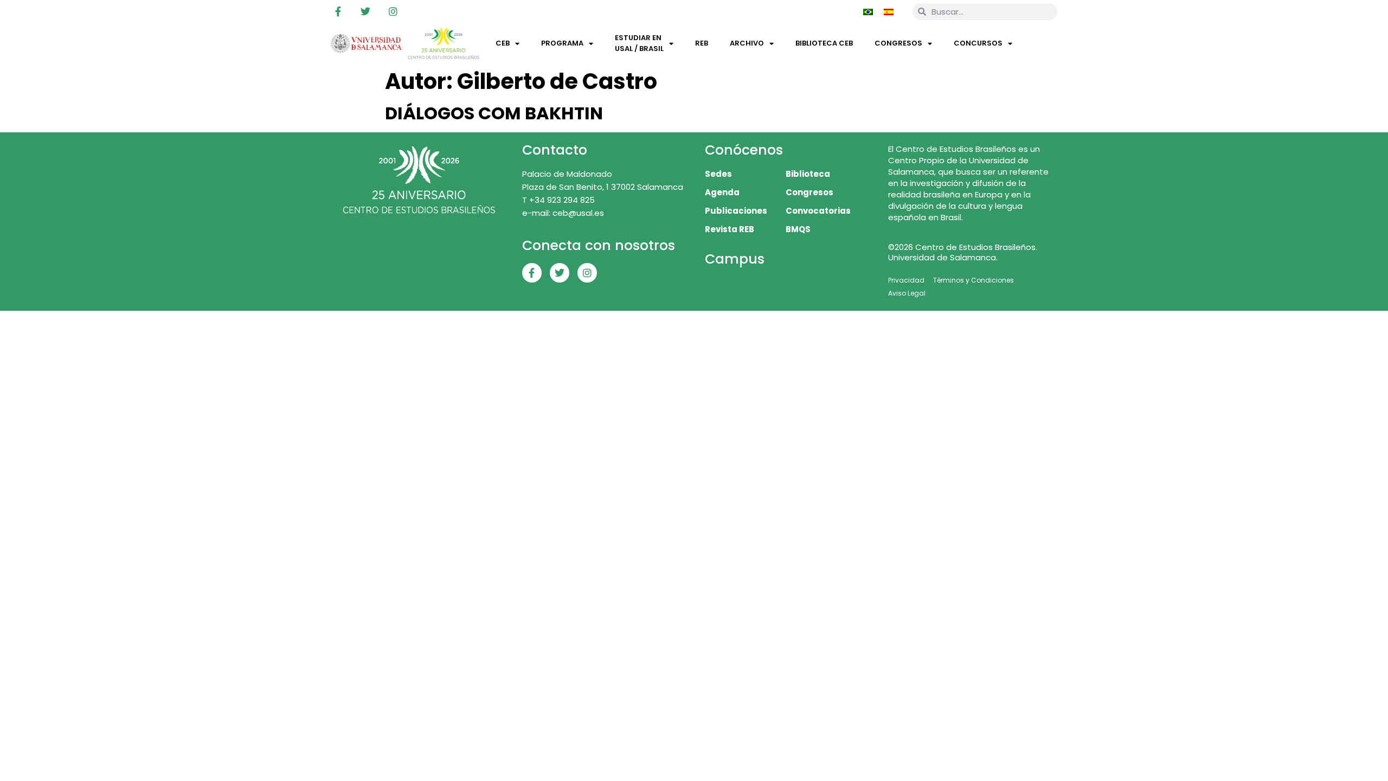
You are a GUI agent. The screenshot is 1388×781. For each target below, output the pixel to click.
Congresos (898, 43)
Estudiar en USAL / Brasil (639, 43)
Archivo (747, 43)
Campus (734, 258)
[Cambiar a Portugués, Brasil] (868, 11)
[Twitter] (365, 11)
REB (701, 43)
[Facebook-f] (338, 11)
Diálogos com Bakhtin (494, 113)
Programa (562, 43)
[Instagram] (393, 11)
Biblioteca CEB (824, 43)
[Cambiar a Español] (888, 11)
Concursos (978, 43)
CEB (503, 43)
